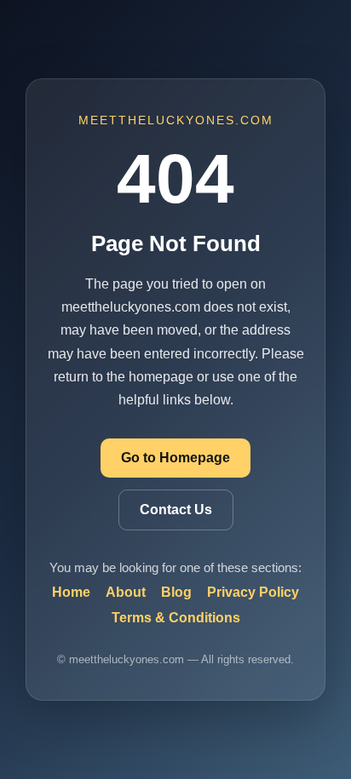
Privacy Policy (253, 592)
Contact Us (176, 509)
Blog (176, 592)
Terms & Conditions (176, 617)
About (126, 592)
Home (71, 592)
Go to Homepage (175, 457)
